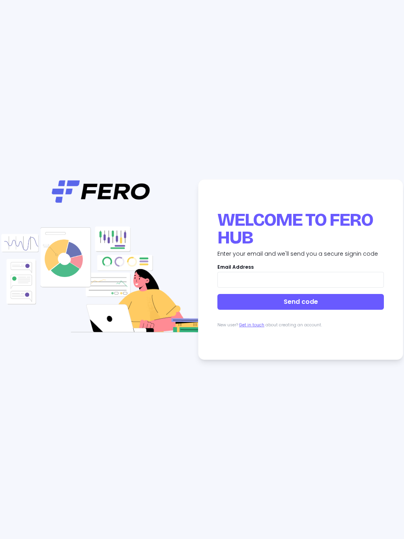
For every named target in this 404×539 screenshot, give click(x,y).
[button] (101, 282)
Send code (301, 301)
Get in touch (251, 325)
